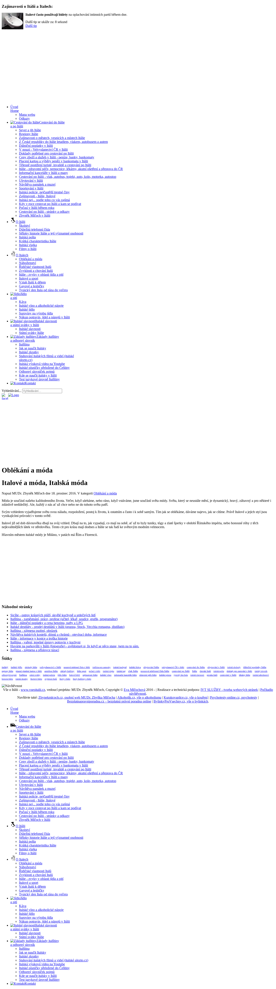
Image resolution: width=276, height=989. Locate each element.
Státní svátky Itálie (31, 333)
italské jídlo (16, 667)
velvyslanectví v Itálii (50, 667)
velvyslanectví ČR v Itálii (173, 667)
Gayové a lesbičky (31, 286)
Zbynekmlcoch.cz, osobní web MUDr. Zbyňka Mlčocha (76, 697)
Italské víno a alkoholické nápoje (41, 305)
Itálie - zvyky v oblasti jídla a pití (41, 274)
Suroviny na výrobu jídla (36, 313)
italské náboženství (261, 675)
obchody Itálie (31, 667)
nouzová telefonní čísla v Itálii (77, 667)
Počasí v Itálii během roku (36, 208)
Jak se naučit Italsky (32, 348)
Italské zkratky (29, 352)
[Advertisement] (141, 398)
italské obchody (234, 667)
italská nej (121, 671)
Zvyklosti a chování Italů (36, 270)
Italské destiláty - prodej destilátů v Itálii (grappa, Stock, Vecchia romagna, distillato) (67, 627)
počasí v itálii (94, 671)
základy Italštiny (67, 671)
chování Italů (205, 671)
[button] (138, 91)
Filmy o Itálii (27, 249)
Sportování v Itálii (31, 188)
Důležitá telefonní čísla (34, 229)
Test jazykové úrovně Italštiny (39, 379)
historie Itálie (7, 679)
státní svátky (35, 675)
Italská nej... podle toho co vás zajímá (44, 200)
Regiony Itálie (28, 134)
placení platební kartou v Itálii (29, 671)
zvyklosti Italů (51, 679)
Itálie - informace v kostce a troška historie (39, 638)
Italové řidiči (74, 675)
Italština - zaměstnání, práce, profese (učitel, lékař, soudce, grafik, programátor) (64, 619)
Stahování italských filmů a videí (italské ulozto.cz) (53, 960)
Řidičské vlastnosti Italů (35, 267)
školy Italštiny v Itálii (82, 679)
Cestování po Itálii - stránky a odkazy (44, 211)
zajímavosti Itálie (90, 675)
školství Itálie (36, 679)
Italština (24, 344)
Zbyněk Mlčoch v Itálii (34, 215)
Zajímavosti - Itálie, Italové (37, 196)
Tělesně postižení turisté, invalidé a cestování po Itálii (55, 165)
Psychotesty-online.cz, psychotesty (233, 697)
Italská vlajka (28, 245)
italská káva (135, 667)
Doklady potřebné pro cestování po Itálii (46, 153)
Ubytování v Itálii (31, 180)
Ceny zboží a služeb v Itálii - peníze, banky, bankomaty (56, 157)
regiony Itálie (7, 671)
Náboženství (27, 263)
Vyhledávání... (11, 391)
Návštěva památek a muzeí (37, 184)
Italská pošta (27, 237)
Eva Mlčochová (134, 690)
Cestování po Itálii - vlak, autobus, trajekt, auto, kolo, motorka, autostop (67, 176)
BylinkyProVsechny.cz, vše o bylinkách (181, 701)
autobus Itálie (51, 671)
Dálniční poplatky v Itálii (36, 145)
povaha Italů (212, 675)
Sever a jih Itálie (30, 130)
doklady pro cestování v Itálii (239, 671)
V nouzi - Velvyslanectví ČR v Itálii (43, 149)
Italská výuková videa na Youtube (42, 364)
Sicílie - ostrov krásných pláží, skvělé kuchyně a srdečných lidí (53, 615)
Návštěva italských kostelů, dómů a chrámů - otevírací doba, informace (58, 634)
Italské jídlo (27, 309)
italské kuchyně (120, 667)
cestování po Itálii (181, 671)
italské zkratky (22, 679)
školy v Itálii (65, 679)
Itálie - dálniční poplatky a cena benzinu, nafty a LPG (46, 623)
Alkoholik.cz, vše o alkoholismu (139, 697)
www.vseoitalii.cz (33, 690)
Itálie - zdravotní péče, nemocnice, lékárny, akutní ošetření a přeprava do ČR (71, 169)
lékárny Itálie (244, 675)
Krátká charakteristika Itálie (37, 241)
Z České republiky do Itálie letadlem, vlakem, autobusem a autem (63, 142)
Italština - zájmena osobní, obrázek (33, 630)
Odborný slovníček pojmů (37, 371)
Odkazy (24, 118)
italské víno (105, 675)
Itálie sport (81, 671)
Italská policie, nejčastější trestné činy (44, 192)
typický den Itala (181, 675)
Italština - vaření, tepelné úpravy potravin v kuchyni (45, 642)
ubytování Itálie (151, 667)
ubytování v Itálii (216, 667)
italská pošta (218, 671)
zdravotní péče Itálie (148, 675)
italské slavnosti (197, 675)
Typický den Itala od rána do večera (43, 290)
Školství (24, 225)
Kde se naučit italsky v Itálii (38, 375)
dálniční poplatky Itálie (254, 667)
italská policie (49, 675)
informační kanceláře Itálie (125, 675)
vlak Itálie (133, 671)
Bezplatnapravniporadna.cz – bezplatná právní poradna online (109, 701)
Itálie (194, 671)
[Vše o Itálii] (13, 395)
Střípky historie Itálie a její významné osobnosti (51, 233)
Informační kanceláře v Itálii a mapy (43, 173)
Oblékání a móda (30, 259)
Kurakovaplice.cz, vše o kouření (186, 697)
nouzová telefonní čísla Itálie (155, 671)
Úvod (14, 109)
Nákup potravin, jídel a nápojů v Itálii (44, 317)
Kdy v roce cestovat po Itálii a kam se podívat (50, 204)
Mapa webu (27, 114)
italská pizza (165, 675)
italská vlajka (108, 671)
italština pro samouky (102, 667)
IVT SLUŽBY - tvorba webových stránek (229, 690)
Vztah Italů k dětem (32, 282)
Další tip (31, 26)
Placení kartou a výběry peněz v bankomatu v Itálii (53, 161)
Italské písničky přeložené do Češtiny (44, 367)
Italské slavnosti (30, 329)
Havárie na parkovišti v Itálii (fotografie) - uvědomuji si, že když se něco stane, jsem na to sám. (74, 646)
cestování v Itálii (228, 675)
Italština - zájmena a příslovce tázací (34, 650)
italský (5, 667)
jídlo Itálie (62, 675)
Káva (22, 302)
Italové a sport (28, 278)
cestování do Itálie (196, 667)
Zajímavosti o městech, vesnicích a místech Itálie (52, 138)
